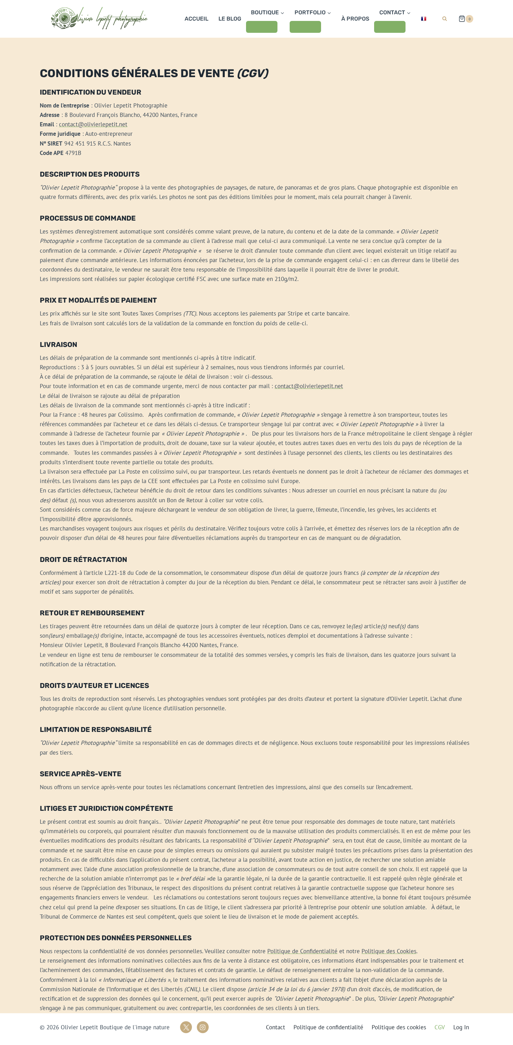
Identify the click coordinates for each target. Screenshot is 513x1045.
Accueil (196, 18)
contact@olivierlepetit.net (93, 124)
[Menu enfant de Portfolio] (305, 27)
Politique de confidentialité (328, 1027)
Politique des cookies (399, 1027)
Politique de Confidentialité (302, 951)
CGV (439, 1027)
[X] (186, 1027)
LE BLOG (229, 18)
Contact (275, 1027)
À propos (355, 18)
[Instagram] (203, 1027)
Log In (461, 1027)
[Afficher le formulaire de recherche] (444, 19)
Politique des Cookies (389, 951)
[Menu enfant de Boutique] (261, 27)
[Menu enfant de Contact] (390, 27)
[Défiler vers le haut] (486, 1028)
